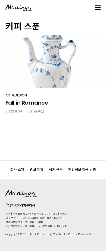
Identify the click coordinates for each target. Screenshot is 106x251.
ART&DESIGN (16, 95)
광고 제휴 (36, 169)
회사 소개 (17, 169)
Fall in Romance (26, 102)
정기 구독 (56, 169)
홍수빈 (39, 111)
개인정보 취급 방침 (82, 169)
